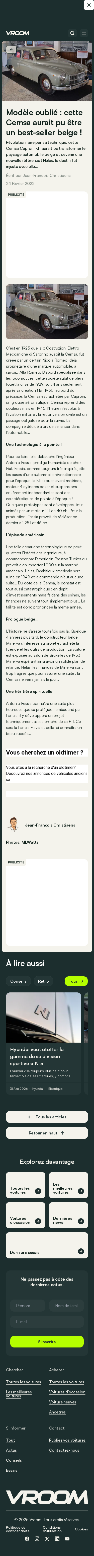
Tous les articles (51, 1116)
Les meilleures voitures (19, 1393)
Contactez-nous (64, 1450)
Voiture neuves (62, 1401)
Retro (43, 981)
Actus (11, 1450)
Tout (10, 1440)
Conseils (18, 981)
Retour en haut (43, 1132)
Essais (11, 1470)
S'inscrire (47, 1341)
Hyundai (38, 1088)
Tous (73, 981)
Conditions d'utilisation (52, 1529)
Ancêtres (57, 1411)
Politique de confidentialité (18, 1529)
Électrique (55, 1088)
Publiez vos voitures (67, 1440)
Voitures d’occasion (67, 1391)
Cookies (81, 1529)
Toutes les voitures (23, 1381)
